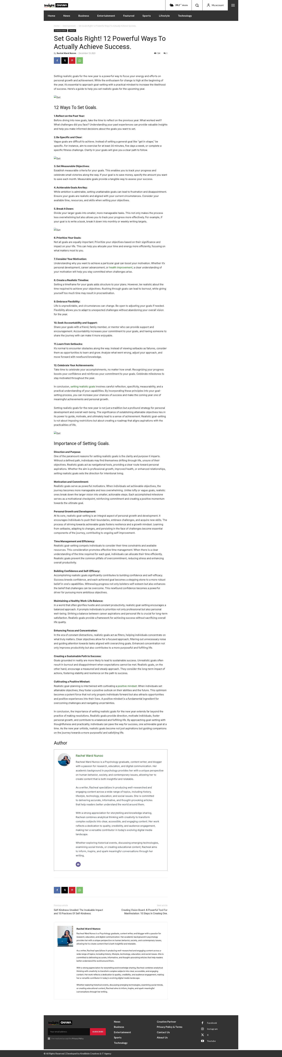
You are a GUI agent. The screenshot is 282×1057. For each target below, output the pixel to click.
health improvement (120, 267)
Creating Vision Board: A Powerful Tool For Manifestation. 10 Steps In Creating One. (144, 912)
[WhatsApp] (79, 60)
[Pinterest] (72, 60)
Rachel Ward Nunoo (66, 53)
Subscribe (97, 1031)
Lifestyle (72, 30)
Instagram (212, 1029)
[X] (64, 60)
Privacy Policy (77, 1038)
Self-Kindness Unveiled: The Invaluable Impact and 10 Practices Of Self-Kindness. (78, 912)
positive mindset (127, 686)
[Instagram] (202, 1029)
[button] (197, 5)
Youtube (211, 1041)
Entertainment (69, 25)
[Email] (78, 864)
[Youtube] (202, 1041)
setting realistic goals (82, 386)
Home (57, 25)
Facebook (212, 1023)
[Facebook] (57, 60)
